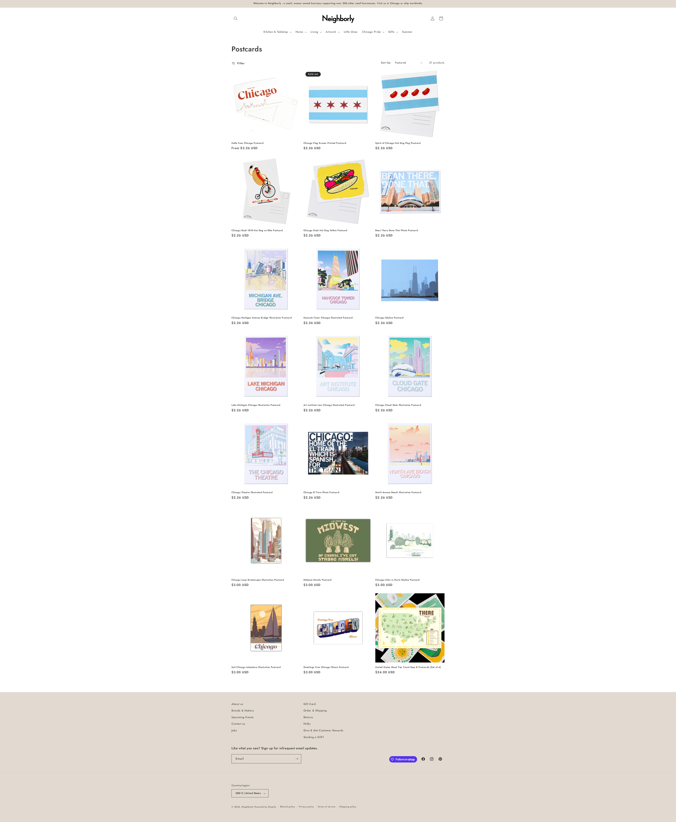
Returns (308, 717)
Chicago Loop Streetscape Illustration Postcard (257, 580)
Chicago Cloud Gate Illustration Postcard (398, 405)
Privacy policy (306, 806)
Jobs (234, 730)
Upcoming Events (242, 717)
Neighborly (248, 806)
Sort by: (386, 63)
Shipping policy (347, 806)
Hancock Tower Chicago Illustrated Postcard (328, 317)
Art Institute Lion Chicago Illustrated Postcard (329, 405)
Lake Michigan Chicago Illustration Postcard (255, 405)
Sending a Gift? (313, 737)
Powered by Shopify (265, 806)
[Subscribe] (297, 758)
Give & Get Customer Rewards (323, 730)
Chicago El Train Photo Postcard (321, 492)
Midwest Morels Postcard (317, 580)
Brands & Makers (242, 710)
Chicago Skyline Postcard (389, 317)
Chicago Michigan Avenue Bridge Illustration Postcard (261, 317)
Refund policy (287, 806)
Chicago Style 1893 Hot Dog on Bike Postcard (257, 230)
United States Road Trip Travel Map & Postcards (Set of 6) (408, 667)
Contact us (238, 724)
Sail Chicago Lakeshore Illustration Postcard (256, 667)
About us (237, 704)
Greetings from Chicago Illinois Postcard (326, 667)
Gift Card (309, 704)
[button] (235, 18)
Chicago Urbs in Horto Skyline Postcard (397, 580)
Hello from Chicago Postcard (247, 143)
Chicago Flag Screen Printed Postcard (324, 143)
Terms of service (326, 806)
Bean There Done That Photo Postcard (396, 230)
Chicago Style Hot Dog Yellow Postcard (325, 230)
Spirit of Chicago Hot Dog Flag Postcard (398, 143)
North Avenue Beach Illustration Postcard (398, 492)
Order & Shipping (315, 710)
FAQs (307, 724)
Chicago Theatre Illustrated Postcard (252, 492)
